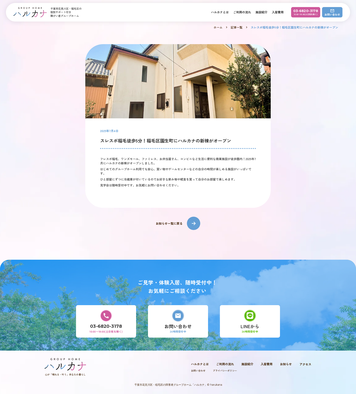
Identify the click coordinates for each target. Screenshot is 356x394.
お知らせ (286, 364)
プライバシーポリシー (225, 370)
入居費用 (278, 12)
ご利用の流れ (242, 12)
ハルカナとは (220, 12)
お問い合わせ (198, 370)
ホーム (218, 27)
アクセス (305, 364)
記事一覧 (237, 27)
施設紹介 (261, 12)
